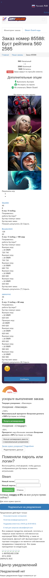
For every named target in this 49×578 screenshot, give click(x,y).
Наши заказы (17, 54)
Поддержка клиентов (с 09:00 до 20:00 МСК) (19, 524)
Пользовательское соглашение (15, 516)
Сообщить (24, 379)
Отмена (20, 490)
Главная (5, 54)
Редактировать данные (13, 449)
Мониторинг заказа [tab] (12, 30)
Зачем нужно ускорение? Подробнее (18, 446)
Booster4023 (7, 229)
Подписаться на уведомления (24, 507)
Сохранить (8, 490)
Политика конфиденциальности (15, 520)
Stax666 (5, 202)
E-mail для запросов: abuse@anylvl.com (18, 527)
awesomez (6, 294)
